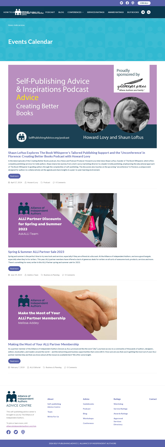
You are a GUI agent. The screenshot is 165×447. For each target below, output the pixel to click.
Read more (14, 176)
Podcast (46, 182)
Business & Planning (51, 275)
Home (10, 25)
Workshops (88, 418)
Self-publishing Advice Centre (54, 405)
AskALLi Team (32, 275)
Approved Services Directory (118, 421)
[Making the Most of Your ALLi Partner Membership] (62, 338)
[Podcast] (133, 3)
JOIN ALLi (144, 3)
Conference (88, 423)
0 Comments (61, 182)
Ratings (117, 399)
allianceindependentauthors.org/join (21, 426)
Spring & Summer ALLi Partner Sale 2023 (36, 251)
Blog (85, 413)
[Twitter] (121, 3)
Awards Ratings (121, 413)
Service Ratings (120, 409)
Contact (153, 399)
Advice (86, 399)
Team (49, 412)
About (50, 399)
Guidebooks (88, 404)
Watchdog (118, 404)
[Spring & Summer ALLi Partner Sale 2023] (62, 246)
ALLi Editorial (35, 367)
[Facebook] (127, 3)
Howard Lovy (32, 182)
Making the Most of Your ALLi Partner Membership (43, 344)
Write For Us (53, 416)
